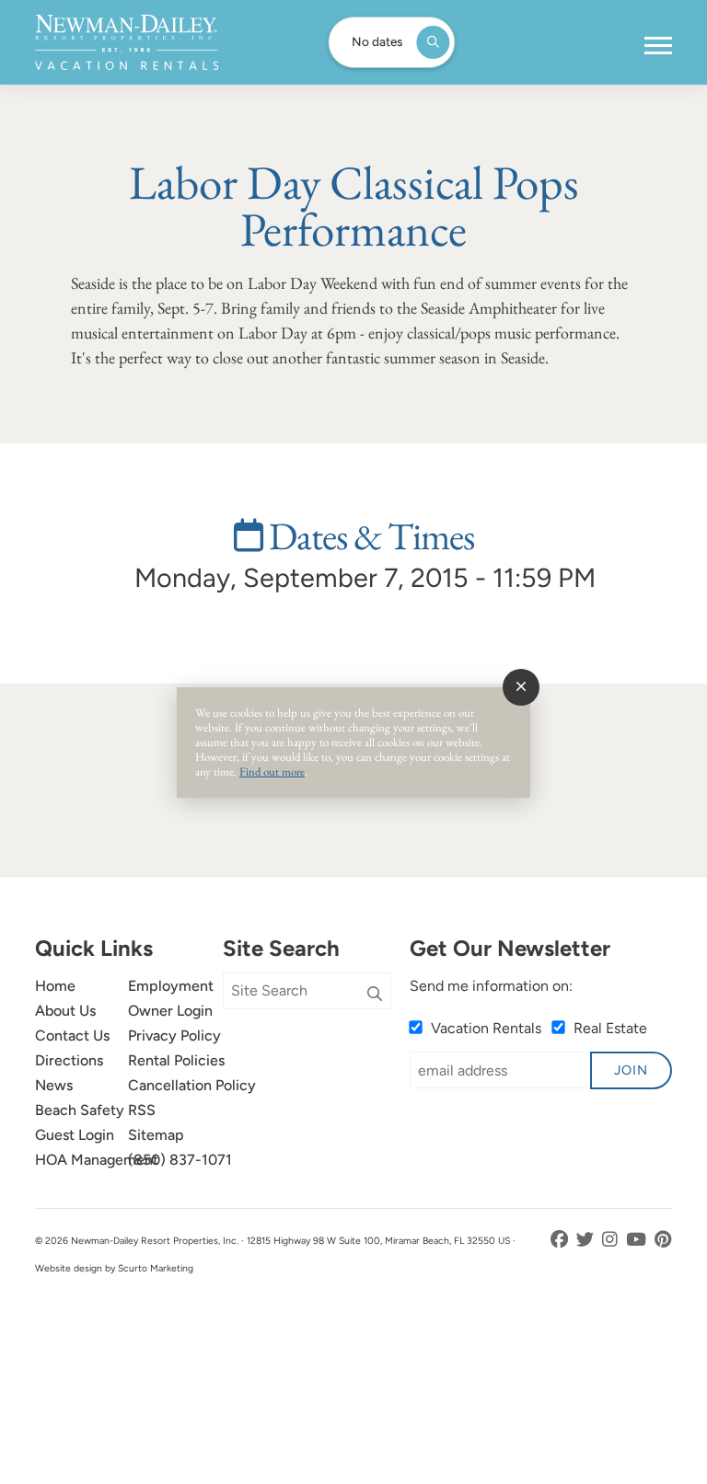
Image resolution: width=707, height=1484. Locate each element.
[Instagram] (611, 1239)
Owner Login (170, 1010)
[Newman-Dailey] (126, 42)
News (54, 1085)
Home (55, 986)
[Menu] (658, 46)
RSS (142, 1110)
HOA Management (96, 1159)
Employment (171, 986)
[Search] (374, 995)
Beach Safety (79, 1110)
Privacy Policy (174, 1035)
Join (631, 1070)
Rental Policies (176, 1060)
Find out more (272, 771)
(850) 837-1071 (180, 1159)
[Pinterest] (663, 1239)
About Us (65, 1010)
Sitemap (156, 1135)
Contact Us (72, 1035)
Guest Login (74, 1135)
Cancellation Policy (192, 1085)
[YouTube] (638, 1239)
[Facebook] (561, 1239)
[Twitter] (586, 1239)
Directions (69, 1060)
